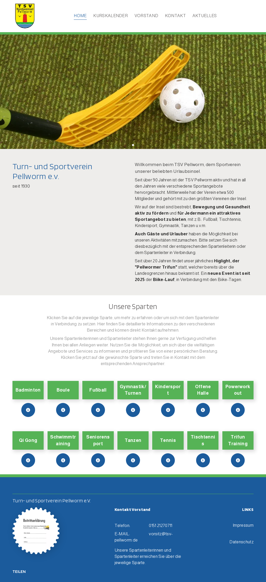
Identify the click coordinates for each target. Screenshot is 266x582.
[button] (124, 145)
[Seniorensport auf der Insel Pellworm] (98, 460)
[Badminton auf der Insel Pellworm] (28, 410)
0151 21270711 (160, 525)
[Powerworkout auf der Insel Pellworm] (238, 410)
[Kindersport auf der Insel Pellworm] (168, 410)
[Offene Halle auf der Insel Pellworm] (203, 410)
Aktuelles (204, 15)
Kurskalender (110, 15)
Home (80, 15)
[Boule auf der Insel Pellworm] (63, 410)
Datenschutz (241, 541)
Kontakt (175, 15)
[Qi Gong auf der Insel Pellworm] (28, 460)
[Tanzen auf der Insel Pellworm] (133, 460)
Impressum (243, 525)
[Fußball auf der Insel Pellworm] (98, 410)
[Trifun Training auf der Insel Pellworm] (238, 460)
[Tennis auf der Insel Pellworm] (168, 460)
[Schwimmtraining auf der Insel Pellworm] (63, 460)
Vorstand (146, 15)
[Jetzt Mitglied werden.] (36, 530)
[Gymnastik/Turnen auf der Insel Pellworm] (133, 410)
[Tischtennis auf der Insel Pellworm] (203, 460)
